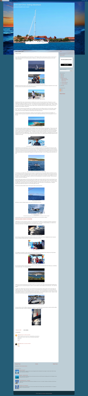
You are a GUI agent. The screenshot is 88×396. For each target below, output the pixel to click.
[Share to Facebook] (26, 330)
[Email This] (23, 330)
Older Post (55, 364)
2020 (62, 75)
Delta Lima (19, 343)
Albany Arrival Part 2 (65, 79)
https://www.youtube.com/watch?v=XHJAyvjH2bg (23, 218)
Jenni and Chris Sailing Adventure (27, 5)
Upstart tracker (62, 55)
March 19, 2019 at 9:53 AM (25, 334)
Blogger (51, 393)
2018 (62, 85)
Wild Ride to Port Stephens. (23, 385)
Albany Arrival (64, 80)
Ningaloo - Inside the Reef (23, 375)
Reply (19, 340)
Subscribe (66, 64)
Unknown (19, 334)
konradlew (43, 393)
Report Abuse (62, 93)
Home (36, 364)
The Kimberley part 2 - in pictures (24, 380)
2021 (62, 74)
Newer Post (17, 364)
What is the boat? (22, 370)
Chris (61, 89)
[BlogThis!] (24, 330)
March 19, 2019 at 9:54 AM (26, 343)
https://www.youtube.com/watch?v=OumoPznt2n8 (23, 219)
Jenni (62, 90)
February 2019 (64, 82)
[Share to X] (25, 330)
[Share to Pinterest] (27, 330)
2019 (62, 77)
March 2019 (64, 78)
